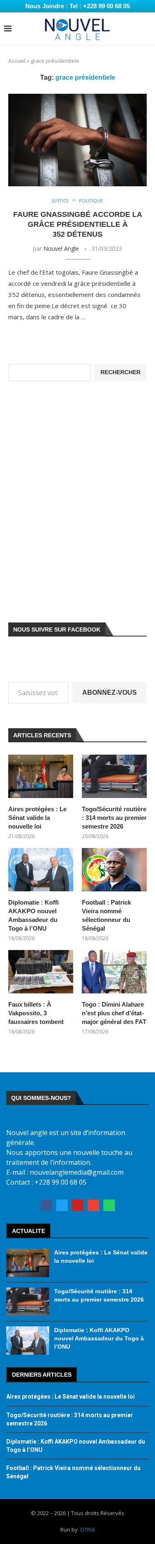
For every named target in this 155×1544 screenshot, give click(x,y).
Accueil (17, 60)
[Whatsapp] (109, 1205)
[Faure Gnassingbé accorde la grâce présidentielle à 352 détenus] (77, 140)
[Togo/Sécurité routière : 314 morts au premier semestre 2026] (114, 776)
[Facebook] (46, 1205)
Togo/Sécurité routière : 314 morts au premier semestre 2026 (114, 817)
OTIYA (87, 1529)
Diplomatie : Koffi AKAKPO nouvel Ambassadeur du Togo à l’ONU (33, 915)
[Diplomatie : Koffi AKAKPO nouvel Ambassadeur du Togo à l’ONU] (40, 869)
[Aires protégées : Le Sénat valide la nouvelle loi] (40, 776)
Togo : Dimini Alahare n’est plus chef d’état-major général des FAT (114, 1013)
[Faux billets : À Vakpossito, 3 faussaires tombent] (40, 971)
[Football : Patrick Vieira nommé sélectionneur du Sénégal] (114, 869)
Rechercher (120, 372)
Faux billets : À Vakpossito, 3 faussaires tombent (36, 1013)
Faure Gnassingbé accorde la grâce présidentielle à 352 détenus (77, 224)
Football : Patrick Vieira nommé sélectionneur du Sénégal (106, 915)
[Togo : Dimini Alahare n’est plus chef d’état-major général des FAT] (114, 971)
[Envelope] (93, 1205)
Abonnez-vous (109, 692)
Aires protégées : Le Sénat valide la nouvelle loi (37, 817)
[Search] (147, 29)
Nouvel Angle (61, 248)
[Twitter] (62, 1205)
